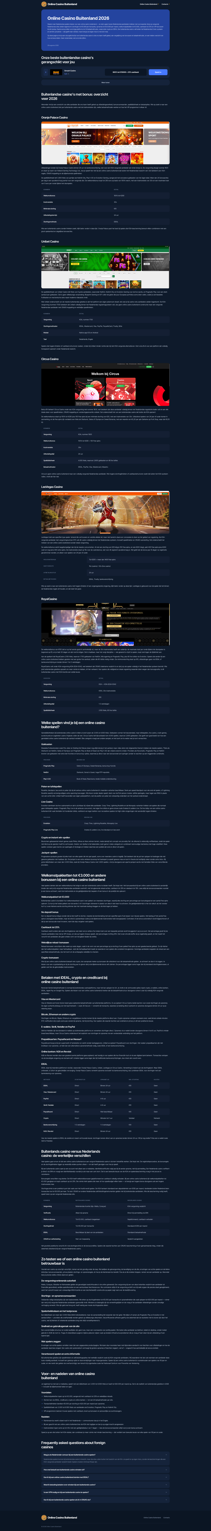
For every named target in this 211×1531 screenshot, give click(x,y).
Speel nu (158, 72)
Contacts (165, 4)
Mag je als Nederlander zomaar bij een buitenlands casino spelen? (69, 1455)
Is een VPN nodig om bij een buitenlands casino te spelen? (66, 1492)
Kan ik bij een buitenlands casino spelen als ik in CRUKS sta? (67, 1500)
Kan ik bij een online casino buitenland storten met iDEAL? (66, 1477)
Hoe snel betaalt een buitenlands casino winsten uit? (64, 1470)
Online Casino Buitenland (148, 4)
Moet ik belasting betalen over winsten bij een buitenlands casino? (69, 1485)
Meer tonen (106, 82)
